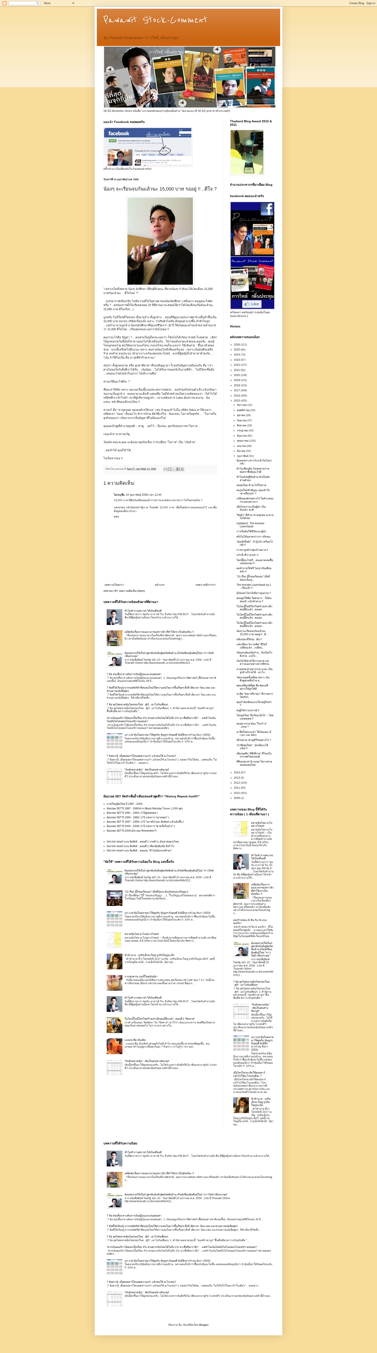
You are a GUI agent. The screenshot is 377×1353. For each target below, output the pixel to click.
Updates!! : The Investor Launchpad (250, 525)
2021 (237, 370)
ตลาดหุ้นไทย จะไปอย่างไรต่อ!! (142, 934)
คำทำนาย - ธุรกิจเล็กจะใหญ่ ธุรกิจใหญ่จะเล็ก (150, 955)
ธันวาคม (242, 405)
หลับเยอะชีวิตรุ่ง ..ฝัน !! (249, 639)
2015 (237, 400)
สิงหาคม (242, 425)
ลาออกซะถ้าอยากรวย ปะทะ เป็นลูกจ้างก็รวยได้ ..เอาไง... (254, 671)
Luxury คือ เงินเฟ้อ (135, 1040)
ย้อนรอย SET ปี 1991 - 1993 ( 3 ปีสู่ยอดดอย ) (132, 812)
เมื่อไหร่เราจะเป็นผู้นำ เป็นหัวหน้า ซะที (251, 508)
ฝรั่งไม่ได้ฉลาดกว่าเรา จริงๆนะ (253, 536)
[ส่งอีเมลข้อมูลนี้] (165, 469)
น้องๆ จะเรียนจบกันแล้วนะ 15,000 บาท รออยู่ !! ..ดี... (252, 633)
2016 (237, 395)
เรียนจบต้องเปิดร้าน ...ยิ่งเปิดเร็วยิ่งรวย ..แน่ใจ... (254, 654)
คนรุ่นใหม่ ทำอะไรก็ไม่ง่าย (251, 485)
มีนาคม (241, 451)
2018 (237, 385)
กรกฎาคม (243, 430)
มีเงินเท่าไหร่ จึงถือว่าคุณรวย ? (253, 593)
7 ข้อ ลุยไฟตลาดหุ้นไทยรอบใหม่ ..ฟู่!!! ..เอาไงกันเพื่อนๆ (137, 704)
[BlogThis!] (170, 469)
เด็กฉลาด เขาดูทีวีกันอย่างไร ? (253, 740)
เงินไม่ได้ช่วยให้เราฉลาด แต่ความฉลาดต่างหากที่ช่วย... (253, 662)
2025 (237, 349)
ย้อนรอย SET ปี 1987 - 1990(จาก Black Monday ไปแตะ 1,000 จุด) (145, 808)
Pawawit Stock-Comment (155, 20)
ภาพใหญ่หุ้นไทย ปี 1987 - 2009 (124, 803)
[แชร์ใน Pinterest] (182, 469)
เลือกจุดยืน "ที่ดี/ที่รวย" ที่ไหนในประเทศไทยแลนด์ (253, 755)
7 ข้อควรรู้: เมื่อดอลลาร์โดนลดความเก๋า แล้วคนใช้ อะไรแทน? (141, 755)
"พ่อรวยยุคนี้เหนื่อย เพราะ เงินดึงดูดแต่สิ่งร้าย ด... (252, 679)
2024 (237, 354)
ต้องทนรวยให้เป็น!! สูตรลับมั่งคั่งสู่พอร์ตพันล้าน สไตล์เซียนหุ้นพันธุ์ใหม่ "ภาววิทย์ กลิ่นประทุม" (262, 949)
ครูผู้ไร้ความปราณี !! (247, 710)
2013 (237, 777)
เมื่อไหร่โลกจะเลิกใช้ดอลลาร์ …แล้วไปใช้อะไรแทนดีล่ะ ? (250, 1074)
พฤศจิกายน (243, 410)
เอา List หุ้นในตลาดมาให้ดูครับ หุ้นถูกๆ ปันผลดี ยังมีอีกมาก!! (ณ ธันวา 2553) (167, 734)
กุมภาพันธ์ (243, 456)
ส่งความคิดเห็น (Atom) (132, 590)
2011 (237, 787)
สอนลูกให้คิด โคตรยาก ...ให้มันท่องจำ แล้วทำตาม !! (253, 600)
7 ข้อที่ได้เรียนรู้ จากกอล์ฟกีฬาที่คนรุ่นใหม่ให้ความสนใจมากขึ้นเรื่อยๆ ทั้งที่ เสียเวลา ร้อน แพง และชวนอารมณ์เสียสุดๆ (172, 1226)
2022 (237, 364)
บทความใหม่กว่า (114, 584)
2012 (237, 782)
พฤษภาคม (243, 440)
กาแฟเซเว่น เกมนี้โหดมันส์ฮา (141, 976)
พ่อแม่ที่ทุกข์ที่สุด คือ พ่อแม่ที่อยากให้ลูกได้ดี (252, 687)
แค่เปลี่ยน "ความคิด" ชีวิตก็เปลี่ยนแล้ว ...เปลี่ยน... (251, 646)
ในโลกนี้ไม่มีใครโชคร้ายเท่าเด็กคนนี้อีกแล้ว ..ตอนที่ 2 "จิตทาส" (160, 1018)
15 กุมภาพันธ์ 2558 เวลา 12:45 (143, 494)
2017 (237, 390)
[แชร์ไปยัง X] (174, 469)
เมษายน (242, 446)
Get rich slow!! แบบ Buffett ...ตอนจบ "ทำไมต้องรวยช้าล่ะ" (139, 850)
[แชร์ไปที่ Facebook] (178, 469)
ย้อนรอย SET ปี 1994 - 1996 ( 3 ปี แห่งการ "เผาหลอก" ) (138, 817)
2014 (237, 772)
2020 (237, 375)
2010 (237, 793)
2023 (237, 359)
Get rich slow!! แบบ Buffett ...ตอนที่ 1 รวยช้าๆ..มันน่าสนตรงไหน (143, 841)
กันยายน (242, 420)
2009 (237, 798)
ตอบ (116, 516)
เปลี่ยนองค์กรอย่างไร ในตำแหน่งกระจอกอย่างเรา (254, 500)
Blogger (203, 1324)
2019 (237, 380)
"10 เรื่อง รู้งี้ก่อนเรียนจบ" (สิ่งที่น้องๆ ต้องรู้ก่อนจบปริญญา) (156, 891)
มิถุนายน (242, 435)
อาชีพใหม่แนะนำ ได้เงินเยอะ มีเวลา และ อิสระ (253, 733)
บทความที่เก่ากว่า (205, 584)
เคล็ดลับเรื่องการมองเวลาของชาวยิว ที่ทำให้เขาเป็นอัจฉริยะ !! (159, 631)
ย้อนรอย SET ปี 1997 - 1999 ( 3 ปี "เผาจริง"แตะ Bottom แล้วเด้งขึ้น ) (145, 821)
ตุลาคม (241, 415)
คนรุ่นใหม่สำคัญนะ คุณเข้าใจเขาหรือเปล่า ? (253, 492)
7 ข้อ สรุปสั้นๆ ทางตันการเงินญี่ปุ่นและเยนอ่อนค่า (134, 674)
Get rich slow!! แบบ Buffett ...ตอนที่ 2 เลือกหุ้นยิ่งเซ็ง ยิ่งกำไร (140, 846)
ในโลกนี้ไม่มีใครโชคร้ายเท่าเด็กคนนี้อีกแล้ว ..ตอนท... (254, 608)
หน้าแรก (160, 584)
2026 (237, 344)
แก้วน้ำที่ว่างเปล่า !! (247, 555)
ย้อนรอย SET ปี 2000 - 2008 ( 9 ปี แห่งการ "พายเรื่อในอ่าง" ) (141, 826)
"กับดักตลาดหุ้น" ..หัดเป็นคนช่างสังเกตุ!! (147, 769)
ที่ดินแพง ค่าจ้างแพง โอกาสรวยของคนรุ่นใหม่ (254, 763)
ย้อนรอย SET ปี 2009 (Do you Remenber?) (131, 830)
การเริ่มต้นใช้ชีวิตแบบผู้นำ (251, 531)
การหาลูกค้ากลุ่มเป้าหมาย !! (252, 549)
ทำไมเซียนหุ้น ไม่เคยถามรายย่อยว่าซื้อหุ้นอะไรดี (252, 470)
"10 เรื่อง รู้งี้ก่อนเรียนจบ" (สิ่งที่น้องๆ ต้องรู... (253, 578)
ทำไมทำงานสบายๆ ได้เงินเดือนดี (143, 610)
